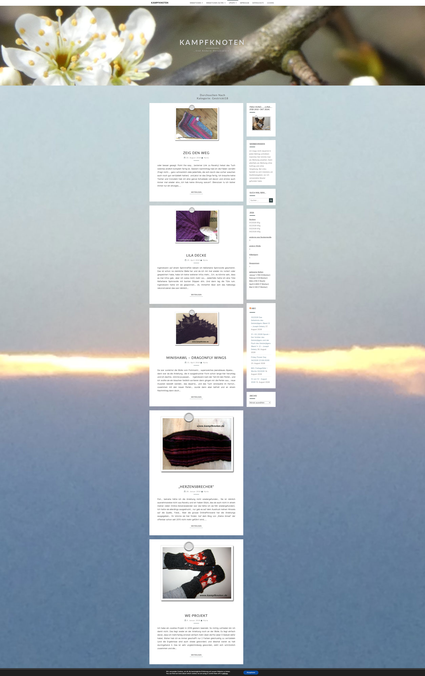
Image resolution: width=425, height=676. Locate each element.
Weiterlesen (197, 192)
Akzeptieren (251, 672)
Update (232, 3)
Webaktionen (195, 3)
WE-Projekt (196, 616)
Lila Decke (196, 255)
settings (225, 674)
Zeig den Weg (196, 153)
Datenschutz (258, 3)
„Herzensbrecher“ (196, 487)
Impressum (244, 3)
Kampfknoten (159, 2)
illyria (206, 158)
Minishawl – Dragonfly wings (196, 358)
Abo (254, 309)
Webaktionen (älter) (215, 3)
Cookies (270, 3)
